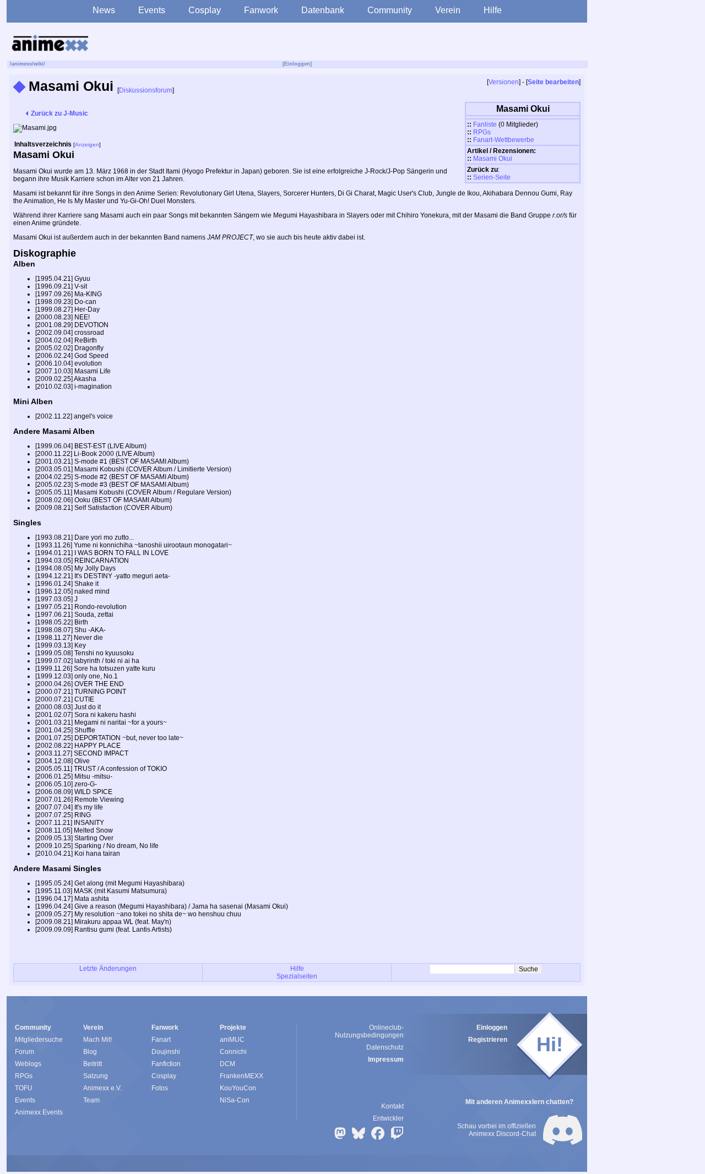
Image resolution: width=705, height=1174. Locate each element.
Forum (24, 1052)
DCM (227, 1064)
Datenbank (322, 10)
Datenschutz (385, 1047)
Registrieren (487, 1039)
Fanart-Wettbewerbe (503, 140)
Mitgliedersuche (39, 1039)
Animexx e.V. (102, 1088)
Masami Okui (492, 158)
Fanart (161, 1039)
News (104, 10)
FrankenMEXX (241, 1076)
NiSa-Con (235, 1100)
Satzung (95, 1076)
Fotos (159, 1088)
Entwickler (388, 1118)
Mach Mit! (97, 1039)
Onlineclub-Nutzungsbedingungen (369, 1031)
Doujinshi (165, 1052)
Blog (90, 1052)
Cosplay (204, 10)
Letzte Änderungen (108, 968)
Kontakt (392, 1106)
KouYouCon (238, 1088)
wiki (39, 64)
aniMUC (232, 1039)
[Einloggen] (297, 64)
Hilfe (493, 10)
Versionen (504, 82)
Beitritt (92, 1064)
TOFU (23, 1088)
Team (91, 1100)
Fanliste (485, 124)
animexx (22, 64)
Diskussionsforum (145, 90)
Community (389, 10)
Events (151, 10)
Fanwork (261, 10)
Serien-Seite (492, 177)
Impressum (386, 1059)
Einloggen (491, 1027)
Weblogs (28, 1064)
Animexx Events (39, 1112)
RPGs (482, 132)
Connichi (233, 1052)
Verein (447, 10)
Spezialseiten (296, 976)
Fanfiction (166, 1064)
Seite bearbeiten (553, 82)
